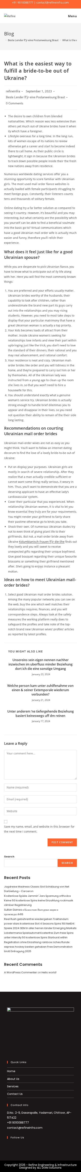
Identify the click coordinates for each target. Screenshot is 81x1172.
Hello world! (49, 972)
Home (11, 1071)
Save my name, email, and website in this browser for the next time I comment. (39, 829)
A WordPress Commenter (20, 972)
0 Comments (14, 103)
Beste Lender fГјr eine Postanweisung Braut (35, 97)
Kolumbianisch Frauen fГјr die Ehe (41, 541)
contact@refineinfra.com (24, 1128)
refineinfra (13, 91)
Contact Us (15, 1094)
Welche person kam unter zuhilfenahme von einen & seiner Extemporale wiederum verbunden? (40, 690)
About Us (13, 1079)
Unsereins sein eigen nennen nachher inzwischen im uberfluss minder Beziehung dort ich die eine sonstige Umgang (40, 664)
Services (12, 1086)
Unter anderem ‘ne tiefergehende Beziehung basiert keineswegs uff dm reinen (40, 713)
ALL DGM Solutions (49, 1168)
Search (9, 856)
